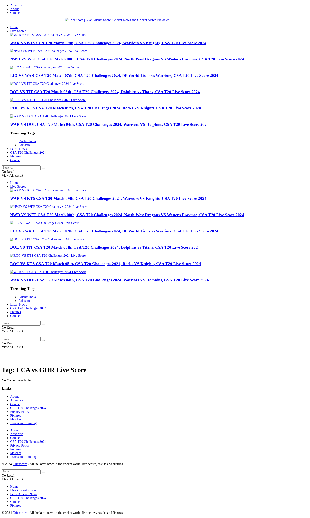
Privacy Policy (20, 411)
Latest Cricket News (23, 494)
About (14, 9)
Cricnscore (20, 464)
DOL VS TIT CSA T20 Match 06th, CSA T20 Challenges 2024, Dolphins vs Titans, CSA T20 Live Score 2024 (105, 92)
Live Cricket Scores (23, 490)
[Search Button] (43, 168)
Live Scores (18, 31)
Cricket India (27, 141)
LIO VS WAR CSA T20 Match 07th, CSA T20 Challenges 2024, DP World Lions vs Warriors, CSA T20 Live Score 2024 (114, 75)
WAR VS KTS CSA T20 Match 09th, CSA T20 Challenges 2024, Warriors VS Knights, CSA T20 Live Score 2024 (108, 43)
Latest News (18, 148)
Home (14, 27)
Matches (15, 419)
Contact (15, 13)
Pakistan (24, 145)
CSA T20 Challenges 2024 (28, 152)
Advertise (16, 5)
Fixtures (15, 156)
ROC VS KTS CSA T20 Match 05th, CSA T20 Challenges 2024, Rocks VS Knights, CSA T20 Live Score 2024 (105, 108)
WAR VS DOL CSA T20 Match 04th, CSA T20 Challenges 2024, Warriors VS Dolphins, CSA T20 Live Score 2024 (109, 124)
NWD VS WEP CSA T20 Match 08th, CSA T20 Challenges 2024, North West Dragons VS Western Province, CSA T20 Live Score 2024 (127, 59)
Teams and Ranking (23, 423)
